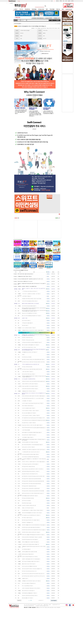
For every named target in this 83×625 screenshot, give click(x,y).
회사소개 (25, 607)
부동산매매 (52, 9)
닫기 (11, 3)
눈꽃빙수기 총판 (24, 318)
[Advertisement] (25, 229)
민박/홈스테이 (41, 9)
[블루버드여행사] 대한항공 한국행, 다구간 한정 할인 (30, 303)
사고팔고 (15, 9)
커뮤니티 (58, 9)
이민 (63, 9)
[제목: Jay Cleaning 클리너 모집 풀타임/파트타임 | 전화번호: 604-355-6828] (41, 245)
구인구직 (21, 9)
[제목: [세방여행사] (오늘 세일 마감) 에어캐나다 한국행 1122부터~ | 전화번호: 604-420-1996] (49, 267)
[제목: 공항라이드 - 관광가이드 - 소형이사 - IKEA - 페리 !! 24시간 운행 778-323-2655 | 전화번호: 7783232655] (17, 245)
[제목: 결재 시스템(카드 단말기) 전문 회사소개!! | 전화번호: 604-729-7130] (49, 260)
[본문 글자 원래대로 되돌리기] (56, 23)
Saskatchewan (69, 9)
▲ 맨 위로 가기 (40, 600)
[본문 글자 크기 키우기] (55, 23)
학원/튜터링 (27, 9)
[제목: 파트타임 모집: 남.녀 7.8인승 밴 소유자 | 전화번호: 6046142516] (25, 245)
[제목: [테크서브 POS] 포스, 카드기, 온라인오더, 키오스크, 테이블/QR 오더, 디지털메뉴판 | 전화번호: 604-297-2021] (49, 245)
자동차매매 (34, 9)
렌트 (47, 9)
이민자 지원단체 (57, 607)
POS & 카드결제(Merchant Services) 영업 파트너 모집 (30, 364)
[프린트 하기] (58, 23)
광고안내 (34, 607)
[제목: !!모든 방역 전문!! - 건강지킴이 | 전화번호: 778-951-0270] (41, 260)
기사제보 (29, 607)
